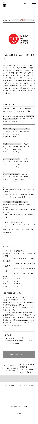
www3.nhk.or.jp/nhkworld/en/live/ (12, 325)
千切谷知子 (6, 266)
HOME (5, 385)
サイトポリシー (19, 413)
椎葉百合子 (31, 263)
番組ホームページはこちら (17, 354)
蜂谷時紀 (32, 268)
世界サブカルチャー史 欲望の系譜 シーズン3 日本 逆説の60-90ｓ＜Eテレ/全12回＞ (27, 368)
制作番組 (11, 385)
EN (25, 4)
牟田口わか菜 (25, 258)
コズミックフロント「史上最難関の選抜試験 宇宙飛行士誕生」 (11, 368)
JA (28, 4)
